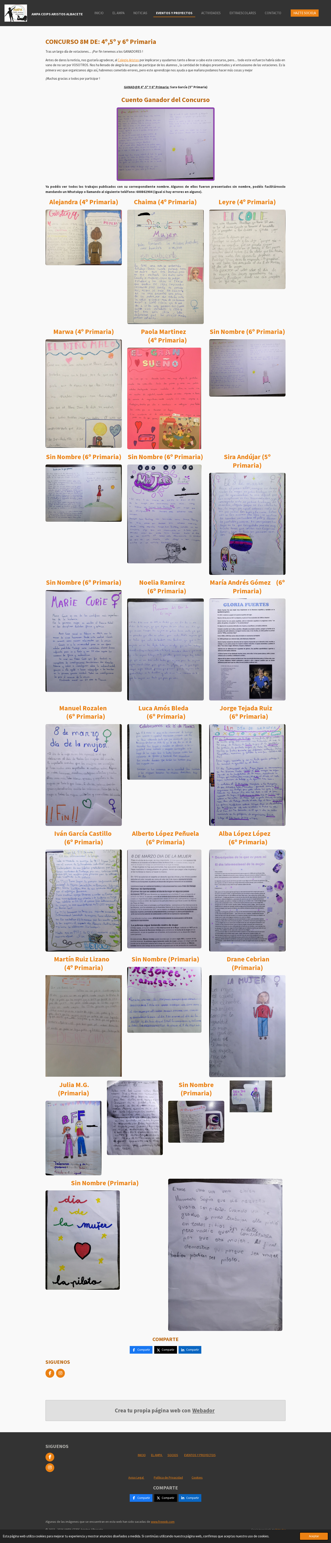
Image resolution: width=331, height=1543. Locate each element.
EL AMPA (157, 1455)
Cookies (197, 1477)
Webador (203, 1410)
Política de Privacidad (168, 1477)
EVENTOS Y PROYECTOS (200, 1455)
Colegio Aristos (128, 60)
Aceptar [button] (314, 1536)
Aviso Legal (136, 1477)
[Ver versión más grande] (166, 144)
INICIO (142, 1455)
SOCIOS (173, 1455)
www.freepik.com (163, 1522)
